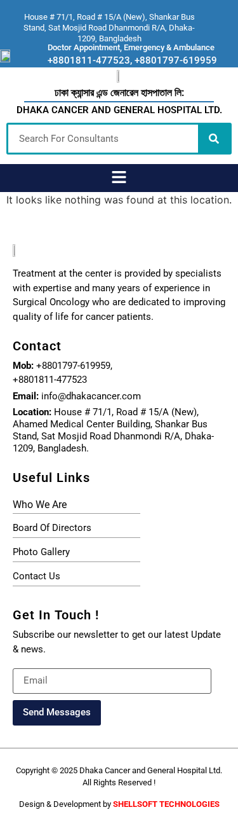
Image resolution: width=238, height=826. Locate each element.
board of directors (52, 527)
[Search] (214, 139)
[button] (118, 177)
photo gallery (41, 552)
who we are (40, 505)
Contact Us (36, 576)
